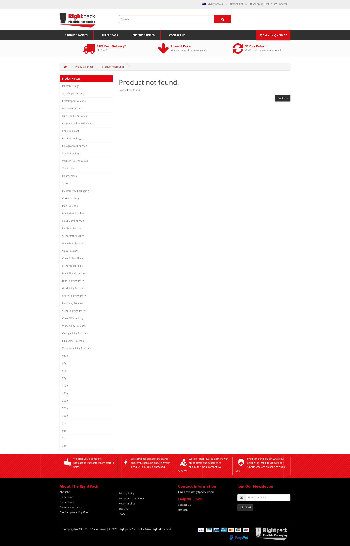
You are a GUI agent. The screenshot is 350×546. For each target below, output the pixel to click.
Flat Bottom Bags (72, 138)
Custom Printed (143, 35)
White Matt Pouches (73, 243)
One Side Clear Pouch (74, 116)
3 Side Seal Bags (71, 153)
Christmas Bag (70, 198)
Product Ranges (76, 35)
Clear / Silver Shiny (72, 258)
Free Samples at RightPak (74, 512)
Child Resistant (70, 131)
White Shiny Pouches (73, 326)
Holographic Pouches (74, 146)
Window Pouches (72, 108)
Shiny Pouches (70, 251)
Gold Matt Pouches (73, 221)
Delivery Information (71, 507)
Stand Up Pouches (72, 93)
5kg (64, 431)
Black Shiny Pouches (73, 273)
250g (65, 401)
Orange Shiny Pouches (75, 333)
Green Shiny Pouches (74, 296)
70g (64, 378)
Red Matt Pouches (72, 228)
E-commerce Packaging (75, 191)
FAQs (122, 513)
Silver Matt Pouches (73, 236)
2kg (64, 438)
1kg (64, 423)
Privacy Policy (126, 493)
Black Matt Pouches (73, 213)
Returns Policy (127, 503)
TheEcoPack (110, 35)
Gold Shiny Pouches (73, 288)
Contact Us (177, 35)
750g (65, 416)
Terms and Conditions (131, 498)
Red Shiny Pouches (72, 303)
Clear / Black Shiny (72, 266)
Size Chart (124, 508)
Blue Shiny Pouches (73, 281)
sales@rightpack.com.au (196, 492)
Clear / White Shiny (72, 318)
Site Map (183, 510)
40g (64, 363)
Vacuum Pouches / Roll (75, 161)
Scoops (66, 183)
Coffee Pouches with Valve (77, 123)
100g (65, 386)
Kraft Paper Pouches (73, 101)
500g (65, 408)
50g (64, 371)
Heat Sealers (69, 176)
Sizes (65, 356)
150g (65, 393)
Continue (282, 98)
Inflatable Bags (70, 86)
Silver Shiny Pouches (73, 311)
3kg (64, 446)
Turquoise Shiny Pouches (76, 348)
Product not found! (113, 66)
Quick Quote (67, 497)
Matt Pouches (70, 206)
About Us (65, 492)
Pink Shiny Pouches (73, 341)
